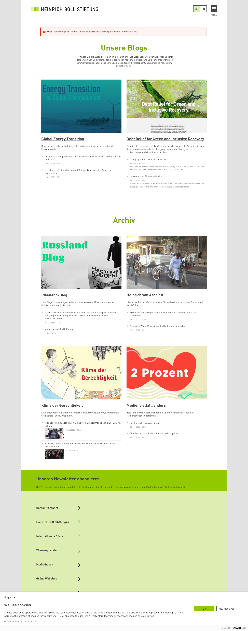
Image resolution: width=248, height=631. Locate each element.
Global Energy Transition (62, 139)
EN (203, 9)
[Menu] (214, 8)
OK (204, 608)
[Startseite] (64, 8)
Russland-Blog (54, 295)
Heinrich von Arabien (145, 295)
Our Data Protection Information (19, 621)
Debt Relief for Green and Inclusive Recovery (165, 139)
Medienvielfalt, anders (146, 406)
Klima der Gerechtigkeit (62, 406)
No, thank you (227, 608)
